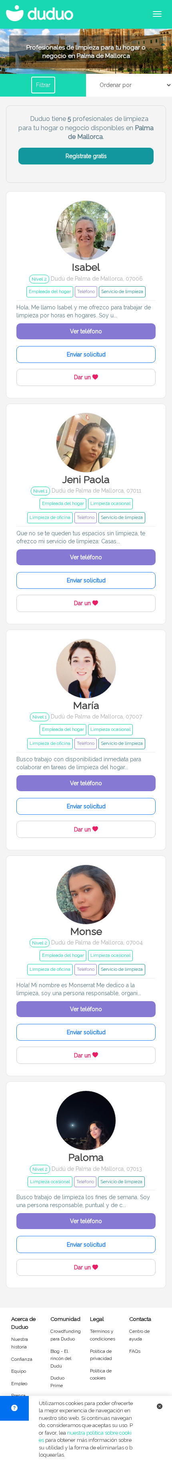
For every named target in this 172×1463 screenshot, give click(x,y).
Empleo (19, 1383)
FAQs (134, 1351)
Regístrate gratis (86, 156)
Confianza (21, 1359)
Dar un (83, 377)
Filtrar (43, 85)
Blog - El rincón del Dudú (60, 1358)
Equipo (18, 1371)
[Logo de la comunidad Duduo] (42, 10)
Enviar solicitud (86, 354)
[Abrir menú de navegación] (157, 14)
